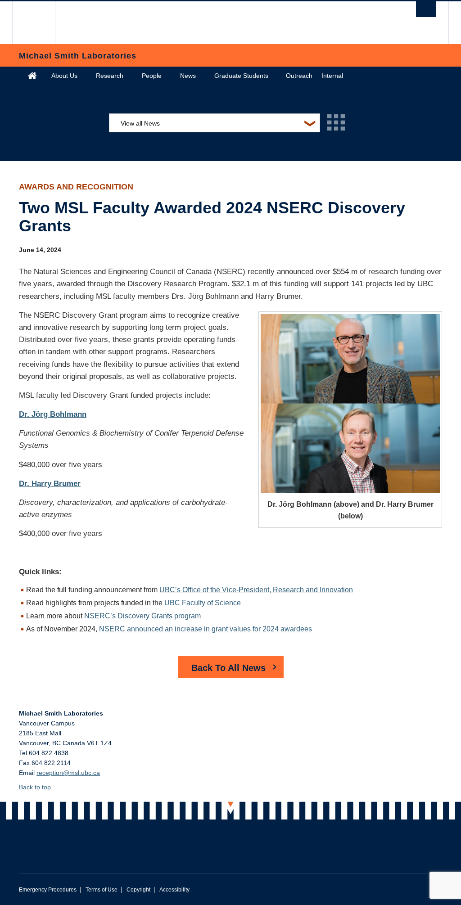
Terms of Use (102, 890)
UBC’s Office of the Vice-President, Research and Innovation (256, 590)
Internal (332, 75)
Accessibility (174, 890)
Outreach (299, 75)
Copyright (138, 890)
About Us (64, 75)
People (152, 75)
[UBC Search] (426, 9)
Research (109, 75)
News (188, 75)
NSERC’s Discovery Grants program (142, 616)
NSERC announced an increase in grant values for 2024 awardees (205, 629)
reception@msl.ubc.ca (68, 772)
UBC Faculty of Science (202, 603)
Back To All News (228, 668)
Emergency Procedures (48, 890)
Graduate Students (241, 75)
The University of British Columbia (40, 22)
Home (32, 76)
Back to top (36, 787)
